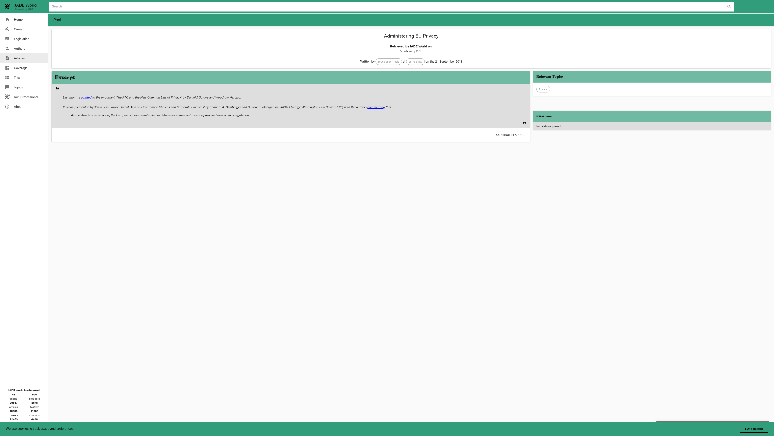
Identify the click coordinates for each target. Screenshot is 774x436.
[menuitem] (24, 19)
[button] (389, 61)
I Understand (754, 428)
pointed (86, 97)
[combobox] (393, 7)
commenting (376, 107)
